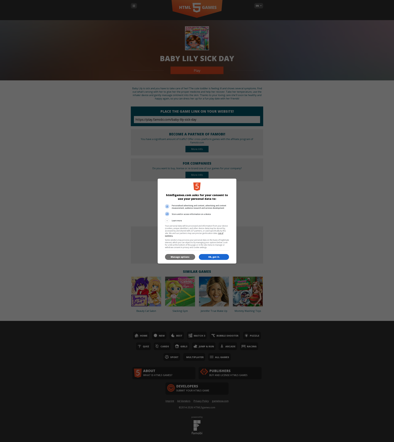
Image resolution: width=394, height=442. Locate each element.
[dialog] (197, 221)
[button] (197, 221)
